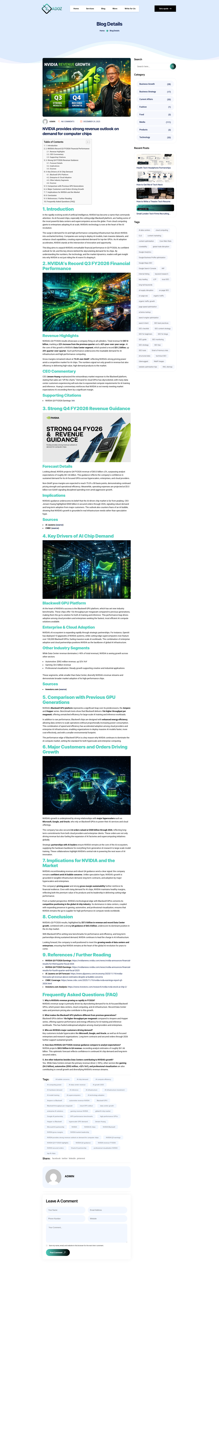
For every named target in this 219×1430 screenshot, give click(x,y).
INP (163, 268)
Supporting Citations (58, 157)
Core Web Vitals (165, 241)
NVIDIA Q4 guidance (83, 1143)
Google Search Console (147, 268)
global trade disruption (161, 246)
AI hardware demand (54, 1090)
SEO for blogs (163, 334)
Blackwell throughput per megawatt (59, 1106)
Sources (53, 169)
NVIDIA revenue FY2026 (107, 1143)
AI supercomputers (73, 1095)
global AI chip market (102, 1111)
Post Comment (56, 1252)
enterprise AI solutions (55, 1111)
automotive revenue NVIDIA (79, 1100)
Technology (155, 137)
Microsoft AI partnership (55, 1127)
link (73, 400)
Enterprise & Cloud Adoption (61, 177)
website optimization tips (148, 367)
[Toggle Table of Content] (86, 142)
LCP (154, 279)
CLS (140, 236)
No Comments (67, 121)
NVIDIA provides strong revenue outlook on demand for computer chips (73, 1137)
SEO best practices (161, 323)
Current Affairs (155, 99)
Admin (52, 121)
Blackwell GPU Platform (59, 175)
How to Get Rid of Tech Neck (150, 185)
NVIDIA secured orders (55, 1148)
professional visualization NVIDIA (105, 1148)
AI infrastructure (91, 1090)
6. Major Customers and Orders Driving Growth (65, 189)
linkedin (72, 1158)
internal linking (144, 274)
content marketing (154, 236)
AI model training (53, 1095)
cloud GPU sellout (86, 1106)
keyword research (161, 274)
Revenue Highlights (57, 152)
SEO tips (157, 345)
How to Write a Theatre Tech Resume (153, 201)
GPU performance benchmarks (81, 1116)
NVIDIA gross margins (55, 1132)
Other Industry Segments (59, 180)
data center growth (107, 1106)
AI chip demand (82, 1079)
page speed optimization (148, 307)
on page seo (143, 296)
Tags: (46, 1079)
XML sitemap (167, 367)
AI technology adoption (96, 1095)
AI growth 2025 (98, 1085)
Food (155, 114)
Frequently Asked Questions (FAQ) (61, 201)
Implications (54, 166)
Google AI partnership (55, 1116)
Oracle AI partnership (78, 1148)
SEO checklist (144, 328)
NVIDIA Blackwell (109, 1127)
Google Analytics (145, 252)
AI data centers (144, 230)
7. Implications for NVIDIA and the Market (63, 192)
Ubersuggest (143, 361)
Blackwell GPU (102, 1100)
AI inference (74, 1090)
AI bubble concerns (62, 1079)
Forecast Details (56, 163)
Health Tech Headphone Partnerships (154, 168)
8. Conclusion (51, 195)
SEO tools (142, 350)
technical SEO (161, 356)
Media (155, 122)
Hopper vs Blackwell (54, 1121)
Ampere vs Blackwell (54, 1100)
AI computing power (54, 1085)
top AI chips (51, 1153)
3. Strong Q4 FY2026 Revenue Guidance (62, 160)
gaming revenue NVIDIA (79, 1111)
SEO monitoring (158, 339)
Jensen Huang (100, 1121)
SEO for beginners (145, 334)
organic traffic (159, 296)
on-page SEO (164, 290)
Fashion (155, 107)
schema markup (145, 312)
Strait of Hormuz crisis (160, 350)
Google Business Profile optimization (152, 257)
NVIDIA (74, 1127)
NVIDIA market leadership (79, 1132)
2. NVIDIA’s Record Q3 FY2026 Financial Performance (67, 149)
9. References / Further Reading (59, 198)
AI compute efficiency (103, 1079)
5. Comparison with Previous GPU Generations (64, 186)
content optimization (146, 241)
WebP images (159, 361)
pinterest (81, 1158)
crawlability (143, 246)
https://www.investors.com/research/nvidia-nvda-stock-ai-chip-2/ (97, 987)
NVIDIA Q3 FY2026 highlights (57, 1143)
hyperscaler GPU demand (78, 1121)
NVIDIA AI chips (89, 1127)
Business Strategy (155, 91)
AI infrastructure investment (115, 1090)
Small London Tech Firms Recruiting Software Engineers (153, 214)
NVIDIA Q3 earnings (113, 1137)
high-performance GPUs (109, 1116)
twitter (65, 1158)
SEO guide (142, 339)
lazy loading (143, 279)
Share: (46, 1158)
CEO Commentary (56, 154)
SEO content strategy (163, 328)
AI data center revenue (77, 1085)
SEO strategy (144, 345)
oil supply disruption (146, 290)
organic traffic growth (147, 301)
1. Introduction (51, 145)
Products (155, 129)
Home (102, 30)
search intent (144, 323)
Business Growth (155, 84)
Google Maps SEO (145, 263)
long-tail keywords (145, 285)
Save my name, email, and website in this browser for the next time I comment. (76, 1245)
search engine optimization (149, 318)
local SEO (165, 279)
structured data (144, 356)
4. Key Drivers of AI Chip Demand (59, 172)
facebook (56, 1158)
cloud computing (162, 230)
